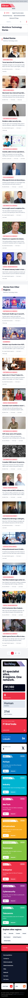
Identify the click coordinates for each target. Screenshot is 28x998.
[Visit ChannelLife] (11, 778)
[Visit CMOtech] (11, 799)
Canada (18, 933)
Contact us (6, 958)
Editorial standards (8, 965)
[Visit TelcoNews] (11, 908)
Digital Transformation (18, 13)
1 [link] (12, 653)
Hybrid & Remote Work (19, 15)
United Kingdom (17, 937)
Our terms (6, 979)
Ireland (24, 933)
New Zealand (7, 937)
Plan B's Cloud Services (7, 994)
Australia (11, 933)
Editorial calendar (7, 962)
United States (7, 940)
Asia (5, 933)
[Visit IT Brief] (11, 864)
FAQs (4, 969)
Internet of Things (14, 18)
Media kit (13, 771)
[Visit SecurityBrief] (11, 886)
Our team (5, 976)
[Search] (20, 22)
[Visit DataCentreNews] (11, 821)
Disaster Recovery (7, 15)
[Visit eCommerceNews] (11, 842)
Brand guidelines (7, 955)
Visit (5, 771)
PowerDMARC (4, 996)
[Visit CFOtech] (11, 756)
